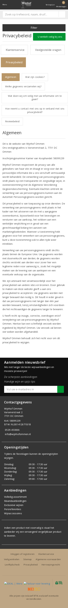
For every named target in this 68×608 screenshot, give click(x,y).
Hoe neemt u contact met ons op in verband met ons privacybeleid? (34, 110)
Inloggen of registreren (22, 554)
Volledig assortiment (15, 496)
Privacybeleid (13, 62)
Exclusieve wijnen (13, 505)
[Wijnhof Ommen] (26, 4)
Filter (34, 27)
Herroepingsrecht (51, 564)
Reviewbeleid (12, 121)
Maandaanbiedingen (15, 500)
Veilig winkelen (11, 559)
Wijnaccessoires (13, 513)
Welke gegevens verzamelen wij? (23, 86)
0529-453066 (12, 429)
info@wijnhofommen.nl (18, 434)
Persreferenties (12, 509)
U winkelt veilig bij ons (49, 36)
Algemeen (10, 77)
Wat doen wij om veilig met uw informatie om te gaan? (35, 97)
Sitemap (27, 559)
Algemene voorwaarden (48, 559)
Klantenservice (14, 50)
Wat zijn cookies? (35, 77)
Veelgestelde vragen (47, 50)
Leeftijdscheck (12, 564)
